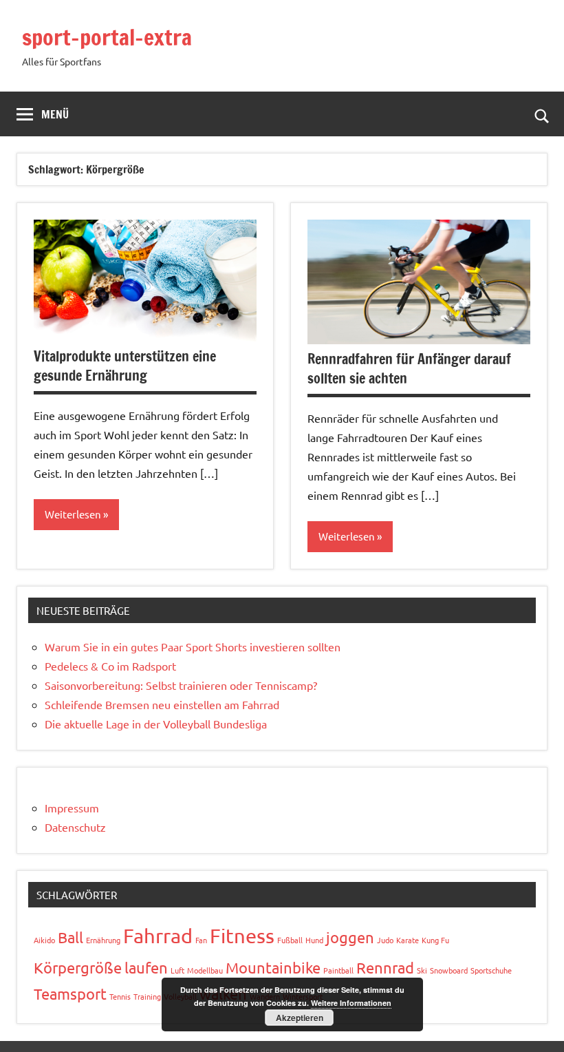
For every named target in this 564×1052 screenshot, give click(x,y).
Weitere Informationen (351, 1003)
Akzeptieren (299, 1017)
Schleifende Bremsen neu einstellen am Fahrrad (162, 704)
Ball (70, 937)
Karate (407, 939)
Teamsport (70, 993)
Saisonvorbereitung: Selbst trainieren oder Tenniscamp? (181, 685)
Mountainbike (273, 967)
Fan (201, 939)
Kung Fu (435, 939)
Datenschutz (75, 827)
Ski (422, 970)
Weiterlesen (73, 513)
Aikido (44, 939)
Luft (177, 970)
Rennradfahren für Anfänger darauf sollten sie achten (409, 368)
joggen (350, 937)
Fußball (290, 939)
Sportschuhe (491, 970)
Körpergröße (78, 967)
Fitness (242, 935)
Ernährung (103, 939)
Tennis (120, 996)
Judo (385, 939)
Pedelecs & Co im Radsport (110, 666)
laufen (146, 967)
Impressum (72, 807)
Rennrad (385, 967)
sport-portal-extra (107, 37)
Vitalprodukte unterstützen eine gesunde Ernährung (125, 366)
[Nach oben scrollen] (536, 1024)
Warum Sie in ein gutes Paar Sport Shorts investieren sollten (192, 646)
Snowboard (449, 970)
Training (147, 996)
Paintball (338, 970)
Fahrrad (158, 935)
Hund (314, 939)
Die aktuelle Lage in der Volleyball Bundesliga (156, 723)
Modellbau (205, 970)
